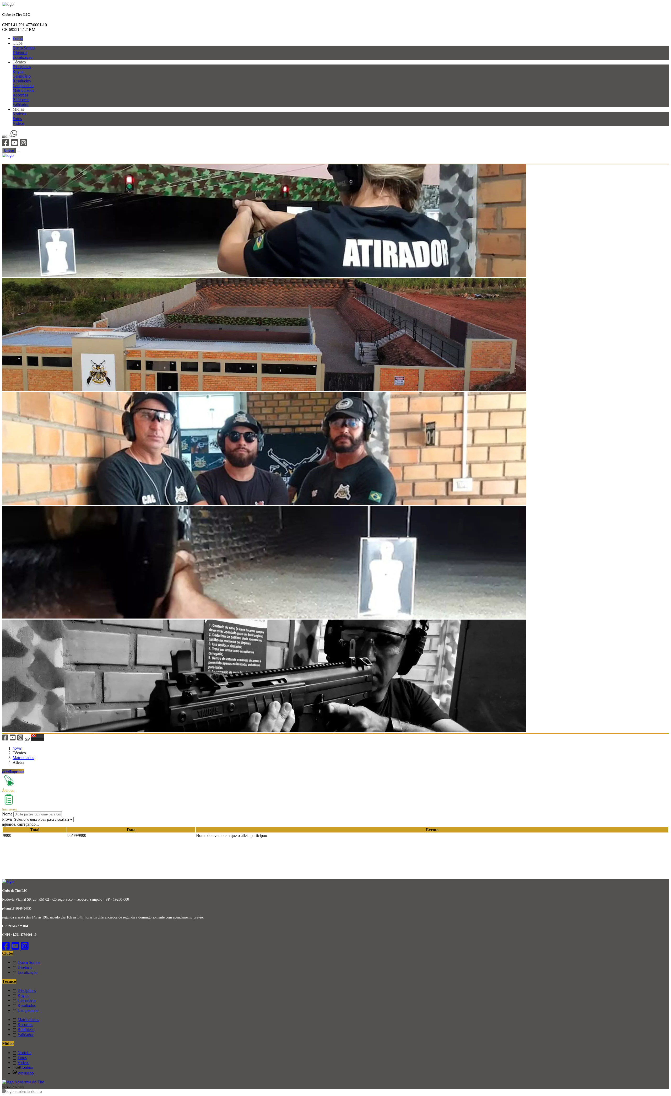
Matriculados (23, 90)
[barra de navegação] (18, 151)
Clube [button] (18, 43)
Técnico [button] (19, 62)
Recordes (20, 95)
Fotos (17, 118)
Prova (7, 819)
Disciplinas (22, 67)
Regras (18, 71)
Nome (7, 814)
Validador (21, 104)
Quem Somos (24, 48)
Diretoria (20, 52)
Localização (23, 57)
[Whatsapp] (14, 136)
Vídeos (18, 123)
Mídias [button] (18, 109)
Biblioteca (21, 100)
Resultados (22, 81)
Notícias (19, 114)
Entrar (18, 38)
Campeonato (23, 85)
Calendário (22, 76)
